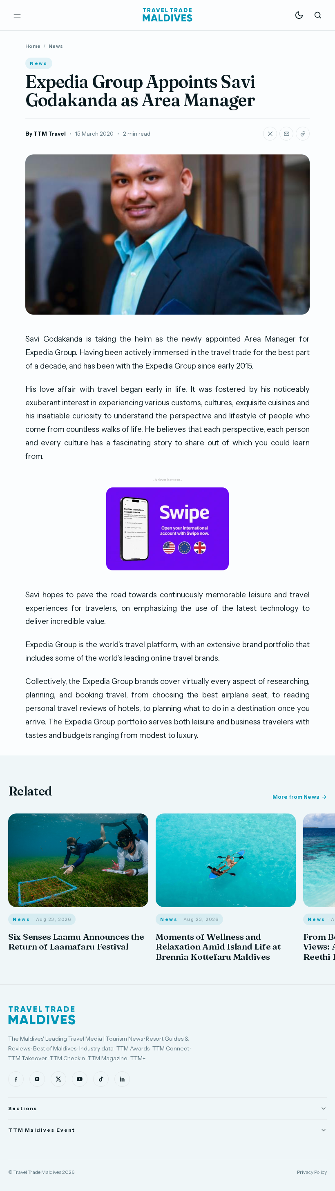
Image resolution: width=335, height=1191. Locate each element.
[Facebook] (16, 1079)
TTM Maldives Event (41, 1130)
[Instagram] (37, 1079)
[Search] (318, 15)
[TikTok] (101, 1079)
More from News (295, 796)
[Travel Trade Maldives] (42, 1015)
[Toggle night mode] (299, 15)
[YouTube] (79, 1079)
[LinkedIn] (122, 1079)
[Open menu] (17, 15)
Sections (22, 1108)
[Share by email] (286, 134)
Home (32, 46)
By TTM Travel (45, 133)
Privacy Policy (312, 1172)
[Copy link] (303, 134)
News (56, 46)
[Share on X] (270, 134)
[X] (58, 1079)
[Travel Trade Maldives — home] (167, 15)
